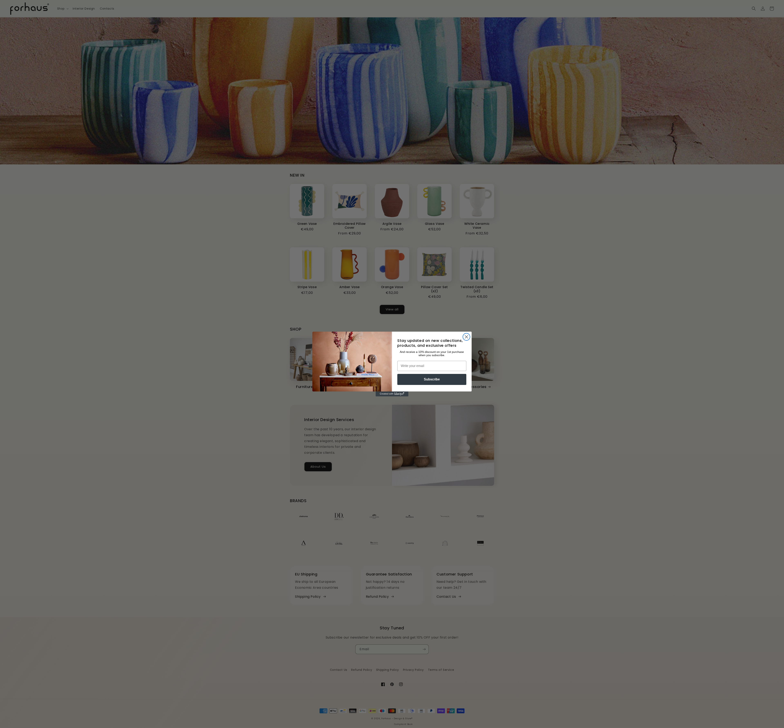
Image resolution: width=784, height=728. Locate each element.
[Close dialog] (466, 336)
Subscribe (432, 379)
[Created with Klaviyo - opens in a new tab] (392, 393)
